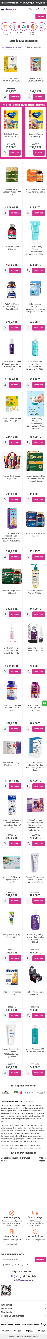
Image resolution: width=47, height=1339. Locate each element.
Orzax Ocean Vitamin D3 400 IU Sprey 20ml (11, 79)
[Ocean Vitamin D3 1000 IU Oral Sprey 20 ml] (5, 442)
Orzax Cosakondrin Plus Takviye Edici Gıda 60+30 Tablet (35, 707)
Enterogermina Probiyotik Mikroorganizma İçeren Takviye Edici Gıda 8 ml (35, 308)
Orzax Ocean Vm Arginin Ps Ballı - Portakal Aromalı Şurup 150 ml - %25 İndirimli (11, 537)
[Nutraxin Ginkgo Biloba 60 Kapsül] (5, 614)
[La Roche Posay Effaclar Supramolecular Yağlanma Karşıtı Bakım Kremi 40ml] (28, 442)
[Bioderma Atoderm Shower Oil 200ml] (28, 614)
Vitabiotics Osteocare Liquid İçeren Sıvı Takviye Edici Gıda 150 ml (12, 824)
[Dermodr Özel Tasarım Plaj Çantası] (5, 499)
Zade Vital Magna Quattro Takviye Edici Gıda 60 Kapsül (11, 306)
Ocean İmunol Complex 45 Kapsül (11, 248)
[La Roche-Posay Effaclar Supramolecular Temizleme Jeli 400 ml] (28, 385)
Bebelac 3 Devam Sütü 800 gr (36, 135)
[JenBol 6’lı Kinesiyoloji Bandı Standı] (28, 1015)
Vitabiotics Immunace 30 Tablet (12, 993)
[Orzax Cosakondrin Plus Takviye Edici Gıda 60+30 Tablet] (28, 729)
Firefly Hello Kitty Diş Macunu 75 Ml (11, 935)
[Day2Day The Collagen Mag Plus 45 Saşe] (5, 786)
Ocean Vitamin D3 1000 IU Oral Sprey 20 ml (11, 420)
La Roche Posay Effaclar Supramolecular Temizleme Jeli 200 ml (35, 250)
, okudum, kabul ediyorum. (18, 1265)
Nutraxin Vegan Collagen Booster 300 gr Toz (12, 192)
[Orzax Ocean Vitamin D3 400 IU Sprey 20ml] (5, 97)
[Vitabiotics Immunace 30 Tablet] (5, 1015)
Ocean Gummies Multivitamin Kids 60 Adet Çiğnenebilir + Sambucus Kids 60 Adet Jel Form (35, 825)
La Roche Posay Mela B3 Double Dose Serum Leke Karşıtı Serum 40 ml (11, 365)
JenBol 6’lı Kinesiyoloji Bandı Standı (35, 993)
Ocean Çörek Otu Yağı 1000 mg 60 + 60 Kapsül (12, 707)
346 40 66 (23, 1276)
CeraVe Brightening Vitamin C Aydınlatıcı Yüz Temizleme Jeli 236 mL (35, 938)
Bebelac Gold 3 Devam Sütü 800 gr (35, 79)
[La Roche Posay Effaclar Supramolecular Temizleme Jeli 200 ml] (28, 270)
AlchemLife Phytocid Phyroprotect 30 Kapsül (11, 879)
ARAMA (40, 16)
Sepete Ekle (14, 97)
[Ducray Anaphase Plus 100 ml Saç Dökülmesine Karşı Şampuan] (5, 1073)
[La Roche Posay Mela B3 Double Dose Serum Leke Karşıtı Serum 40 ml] (5, 385)
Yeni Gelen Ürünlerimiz (33, 47)
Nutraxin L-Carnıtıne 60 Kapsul (35, 534)
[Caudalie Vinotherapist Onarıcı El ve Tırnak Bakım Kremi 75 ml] (28, 901)
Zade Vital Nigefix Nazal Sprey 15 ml (35, 649)
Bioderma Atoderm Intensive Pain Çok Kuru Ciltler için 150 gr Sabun (35, 766)
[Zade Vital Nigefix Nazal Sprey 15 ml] (28, 671)
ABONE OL (40, 1260)
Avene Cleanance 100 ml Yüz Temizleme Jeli (35, 1050)
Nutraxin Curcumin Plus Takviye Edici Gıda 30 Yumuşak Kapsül (35, 478)
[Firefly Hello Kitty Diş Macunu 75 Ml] (5, 958)
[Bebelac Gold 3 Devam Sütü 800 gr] (29, 97)
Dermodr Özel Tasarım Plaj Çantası (12, 477)
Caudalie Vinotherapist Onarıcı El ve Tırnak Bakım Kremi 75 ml (35, 879)
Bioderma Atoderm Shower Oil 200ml (35, 592)
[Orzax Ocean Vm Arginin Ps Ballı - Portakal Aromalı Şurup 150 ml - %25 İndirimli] (5, 557)
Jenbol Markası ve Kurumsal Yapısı (15, 1159)
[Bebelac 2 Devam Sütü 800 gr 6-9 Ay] (5, 153)
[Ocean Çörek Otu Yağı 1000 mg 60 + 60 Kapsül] (5, 729)
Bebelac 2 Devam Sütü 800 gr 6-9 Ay (11, 135)
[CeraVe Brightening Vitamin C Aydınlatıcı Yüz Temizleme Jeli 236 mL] (28, 958)
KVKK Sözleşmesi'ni (11, 1265)
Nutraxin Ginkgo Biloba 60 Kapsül (12, 592)
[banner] (6, 1092)
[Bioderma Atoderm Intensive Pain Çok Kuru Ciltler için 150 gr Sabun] (28, 786)
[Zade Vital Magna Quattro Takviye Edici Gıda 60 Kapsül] (5, 328)
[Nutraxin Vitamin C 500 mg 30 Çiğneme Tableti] (28, 213)
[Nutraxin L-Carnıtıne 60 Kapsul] (28, 557)
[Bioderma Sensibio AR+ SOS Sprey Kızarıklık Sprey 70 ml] (5, 671)
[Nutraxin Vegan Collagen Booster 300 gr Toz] (5, 213)
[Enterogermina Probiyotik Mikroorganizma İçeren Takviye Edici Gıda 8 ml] (28, 328)
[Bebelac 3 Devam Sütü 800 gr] (29, 153)
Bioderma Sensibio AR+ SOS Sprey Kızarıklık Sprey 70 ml (11, 650)
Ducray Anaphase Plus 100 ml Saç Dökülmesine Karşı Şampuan (12, 1053)
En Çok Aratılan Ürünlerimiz (11, 47)
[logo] (11, 9)
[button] (2, 132)
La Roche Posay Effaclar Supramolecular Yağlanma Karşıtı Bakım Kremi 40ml (35, 424)
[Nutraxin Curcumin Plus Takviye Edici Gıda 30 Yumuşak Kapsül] (28, 499)
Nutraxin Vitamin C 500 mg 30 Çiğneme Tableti (35, 190)
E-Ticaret (16, 1336)
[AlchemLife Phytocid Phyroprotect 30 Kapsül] (5, 901)
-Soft (10, 1336)
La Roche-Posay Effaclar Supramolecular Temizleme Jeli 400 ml (35, 365)
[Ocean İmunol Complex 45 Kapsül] (5, 270)
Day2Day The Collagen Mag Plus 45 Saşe (12, 763)
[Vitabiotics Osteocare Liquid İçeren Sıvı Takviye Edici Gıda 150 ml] (5, 843)
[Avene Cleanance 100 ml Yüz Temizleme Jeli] (28, 1073)
